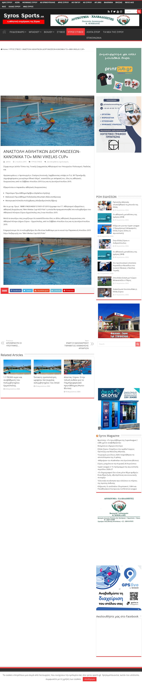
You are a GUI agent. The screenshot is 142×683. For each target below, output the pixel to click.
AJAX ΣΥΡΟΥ (7, 2)
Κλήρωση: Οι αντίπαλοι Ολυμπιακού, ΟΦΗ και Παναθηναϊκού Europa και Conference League (117, 487)
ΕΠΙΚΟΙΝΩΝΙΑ (94, 37)
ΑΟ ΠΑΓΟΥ (76, 2)
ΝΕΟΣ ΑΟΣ (129, 2)
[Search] (139, 11)
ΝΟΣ (4, 6)
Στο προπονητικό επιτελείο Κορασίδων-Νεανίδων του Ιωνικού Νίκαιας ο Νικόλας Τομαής (124, 267)
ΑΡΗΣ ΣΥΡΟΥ (63, 2)
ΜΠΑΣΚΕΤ (34, 32)
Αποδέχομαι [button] (89, 679)
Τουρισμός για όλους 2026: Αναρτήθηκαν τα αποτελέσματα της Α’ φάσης (116, 455)
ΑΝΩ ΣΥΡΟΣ (28, 6)
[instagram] (121, 12)
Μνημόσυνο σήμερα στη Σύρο (110, 446)
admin (8, 162)
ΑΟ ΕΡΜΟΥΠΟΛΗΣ (47, 2)
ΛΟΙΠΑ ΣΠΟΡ (93, 32)
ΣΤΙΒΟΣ (61, 32)
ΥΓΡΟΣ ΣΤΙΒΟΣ (75, 32)
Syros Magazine (109, 436)
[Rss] (108, 12)
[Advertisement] (47, 73)
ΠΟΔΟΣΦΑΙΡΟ (17, 32)
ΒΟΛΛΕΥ (48, 32)
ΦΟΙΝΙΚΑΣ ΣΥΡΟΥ (29, 2)
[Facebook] (111, 12)
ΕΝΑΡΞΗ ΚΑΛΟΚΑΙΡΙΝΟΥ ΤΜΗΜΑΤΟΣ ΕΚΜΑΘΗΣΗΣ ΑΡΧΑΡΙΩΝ (76, 345)
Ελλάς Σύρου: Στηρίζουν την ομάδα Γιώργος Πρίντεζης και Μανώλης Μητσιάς (116, 450)
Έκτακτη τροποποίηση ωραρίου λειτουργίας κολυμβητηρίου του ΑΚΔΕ (47, 380)
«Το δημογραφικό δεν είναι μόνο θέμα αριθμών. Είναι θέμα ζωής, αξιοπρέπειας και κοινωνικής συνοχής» (118, 475)
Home (5, 49)
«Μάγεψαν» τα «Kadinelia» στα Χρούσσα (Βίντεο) (118, 460)
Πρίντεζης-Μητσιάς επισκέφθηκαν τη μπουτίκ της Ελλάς (125, 204)
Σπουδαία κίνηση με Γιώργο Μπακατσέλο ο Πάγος (124, 278)
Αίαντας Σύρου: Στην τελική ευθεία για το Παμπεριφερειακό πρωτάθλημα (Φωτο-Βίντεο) (74, 383)
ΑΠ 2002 (98, 2)
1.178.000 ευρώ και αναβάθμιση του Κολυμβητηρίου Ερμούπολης (12, 381)
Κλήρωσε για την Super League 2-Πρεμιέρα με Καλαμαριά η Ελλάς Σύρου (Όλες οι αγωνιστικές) (126, 229)
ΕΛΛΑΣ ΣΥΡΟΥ (14, 6)
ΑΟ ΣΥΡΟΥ (87, 2)
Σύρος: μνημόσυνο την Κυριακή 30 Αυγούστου (117, 463)
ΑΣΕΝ (17, 2)
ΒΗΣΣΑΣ (119, 2)
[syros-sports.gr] (23, 17)
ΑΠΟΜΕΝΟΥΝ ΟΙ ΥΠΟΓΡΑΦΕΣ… (14, 343)
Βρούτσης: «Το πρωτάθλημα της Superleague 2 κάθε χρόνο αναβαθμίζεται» (117, 441)
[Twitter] (114, 12)
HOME (4, 32)
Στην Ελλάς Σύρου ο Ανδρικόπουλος (121, 241)
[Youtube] (117, 12)
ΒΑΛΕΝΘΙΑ (108, 2)
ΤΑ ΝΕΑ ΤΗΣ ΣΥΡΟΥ (113, 32)
